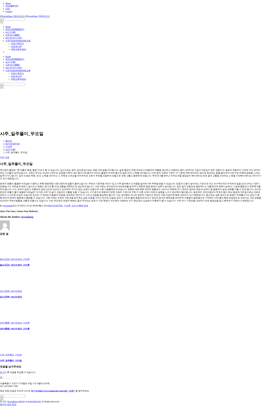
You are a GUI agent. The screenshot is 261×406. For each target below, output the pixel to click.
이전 (2, 157)
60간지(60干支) (56, 206)
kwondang (7, 206)
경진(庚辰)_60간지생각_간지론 (15, 323)
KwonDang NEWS (16, 401)
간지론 (67, 206)
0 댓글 (85, 206)
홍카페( (45, 391)
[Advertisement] (130, 109)
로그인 (3, 372)
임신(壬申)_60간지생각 (11, 291)
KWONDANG (34, 401)
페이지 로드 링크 (8, 404)
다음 (7, 157)
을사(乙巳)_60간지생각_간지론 (15, 259)
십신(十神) (77, 206)
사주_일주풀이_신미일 (11, 355)
